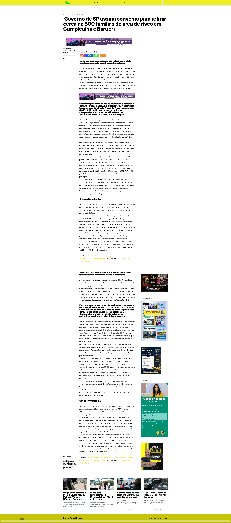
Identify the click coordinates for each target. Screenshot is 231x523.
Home (80, 3)
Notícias (81, 14)
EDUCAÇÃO (94, 489)
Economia (120, 489)
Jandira (115, 3)
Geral (65, 489)
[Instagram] (83, 55)
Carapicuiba (92, 3)
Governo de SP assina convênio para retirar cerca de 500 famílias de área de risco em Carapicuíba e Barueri (69, 464)
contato (166, 518)
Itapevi (110, 3)
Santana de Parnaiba (130, 3)
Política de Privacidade (155, 518)
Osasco (121, 3)
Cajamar (99, 3)
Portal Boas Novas (67, 509)
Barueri (86, 3)
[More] (103, 55)
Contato (140, 3)
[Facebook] (89, 55)
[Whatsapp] (96, 55)
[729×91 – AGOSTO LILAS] (99, 41)
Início (64, 10)
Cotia (104, 3)
